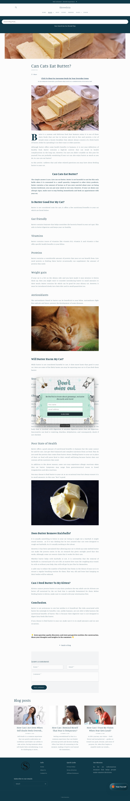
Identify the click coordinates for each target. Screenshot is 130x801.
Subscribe (65, 414)
